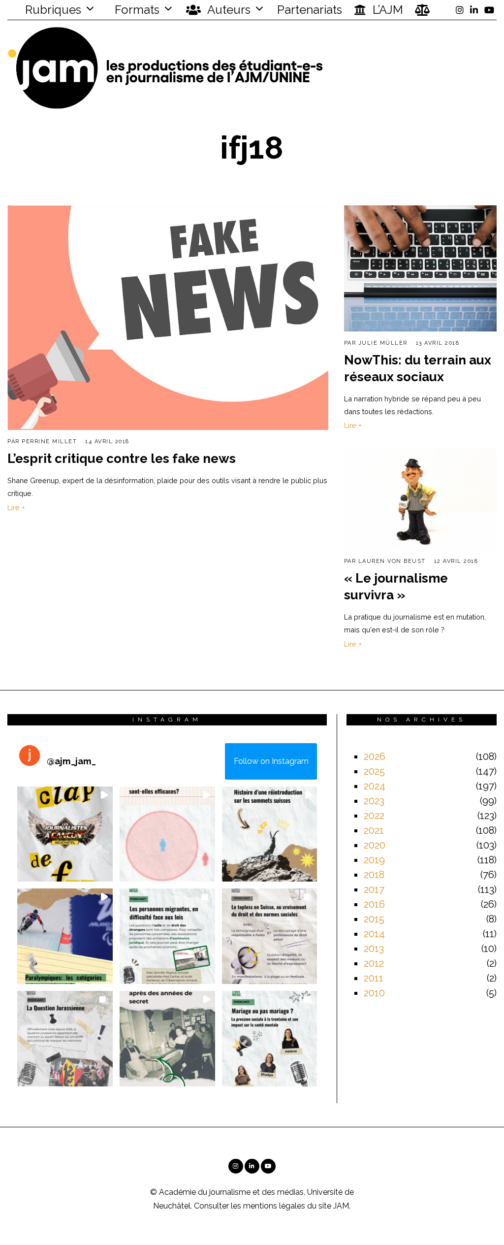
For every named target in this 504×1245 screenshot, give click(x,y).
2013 (374, 948)
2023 (374, 801)
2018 (374, 875)
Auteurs (228, 9)
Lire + (16, 507)
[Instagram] (459, 10)
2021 (374, 830)
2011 (373, 978)
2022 (374, 815)
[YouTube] (489, 10)
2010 (374, 993)
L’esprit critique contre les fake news (121, 458)
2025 (374, 771)
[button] (65, 834)
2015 (374, 919)
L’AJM (386, 9)
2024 (374, 786)
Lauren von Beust (392, 561)
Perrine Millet (49, 441)
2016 (374, 904)
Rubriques (51, 9)
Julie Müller (383, 343)
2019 (374, 860)
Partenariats (309, 9)
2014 (374, 934)
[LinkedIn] (474, 10)
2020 (374, 845)
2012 (374, 963)
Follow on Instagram (271, 761)
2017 (374, 889)
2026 (374, 756)
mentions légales (274, 1206)
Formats (135, 9)
